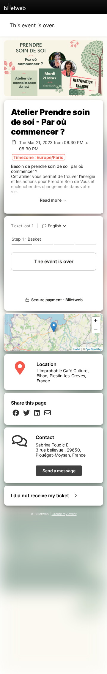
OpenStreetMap (93, 349)
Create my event (64, 514)
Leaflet (76, 349)
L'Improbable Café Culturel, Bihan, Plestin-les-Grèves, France (63, 375)
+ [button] (95, 320)
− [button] (95, 329)
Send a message (59, 470)
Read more (51, 200)
